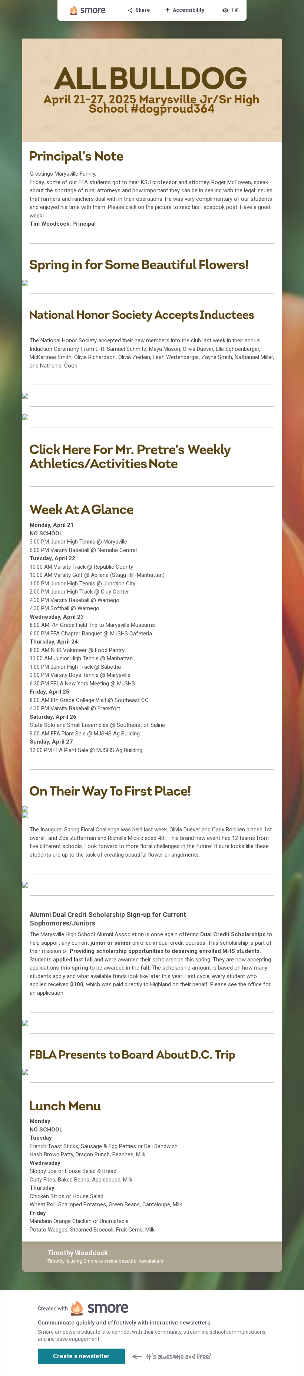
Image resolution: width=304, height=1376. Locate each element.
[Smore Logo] (87, 10)
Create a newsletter (81, 1356)
